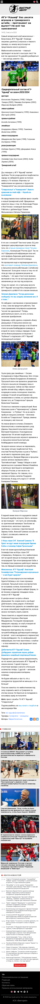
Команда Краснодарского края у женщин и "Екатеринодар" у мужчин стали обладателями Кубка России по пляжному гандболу (21, 932)
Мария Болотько (15, 719)
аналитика (20, 713)
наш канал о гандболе (27, 706)
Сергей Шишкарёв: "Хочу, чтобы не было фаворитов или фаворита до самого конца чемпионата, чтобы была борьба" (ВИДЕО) (19, 938)
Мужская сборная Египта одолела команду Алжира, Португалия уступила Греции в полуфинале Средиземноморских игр (20, 892)
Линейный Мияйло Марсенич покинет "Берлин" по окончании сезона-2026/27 (22, 944)
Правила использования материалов (17, 988)
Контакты (6, 983)
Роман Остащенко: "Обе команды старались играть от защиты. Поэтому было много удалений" (22, 948)
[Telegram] (37, 719)
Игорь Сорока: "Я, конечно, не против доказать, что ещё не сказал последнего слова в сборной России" (22, 922)
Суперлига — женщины (19, 716)
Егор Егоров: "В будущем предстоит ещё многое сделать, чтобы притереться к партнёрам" (21, 927)
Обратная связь (8, 985)
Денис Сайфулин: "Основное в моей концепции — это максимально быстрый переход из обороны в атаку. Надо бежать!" (22, 953)
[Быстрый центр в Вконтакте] (21, 992)
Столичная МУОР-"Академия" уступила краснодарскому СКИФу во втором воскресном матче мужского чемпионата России (21, 916)
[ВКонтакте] (31, 719)
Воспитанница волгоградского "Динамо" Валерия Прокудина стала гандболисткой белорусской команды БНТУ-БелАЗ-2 (22, 910)
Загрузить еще (20, 965)
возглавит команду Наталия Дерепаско (20, 265)
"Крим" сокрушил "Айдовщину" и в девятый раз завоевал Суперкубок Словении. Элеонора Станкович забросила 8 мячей (21, 904)
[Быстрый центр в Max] (24, 992)
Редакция (6, 980)
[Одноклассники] (34, 719)
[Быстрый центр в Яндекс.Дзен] (15, 992)
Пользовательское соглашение (15, 977)
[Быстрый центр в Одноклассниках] (27, 992)
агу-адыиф (10, 713)
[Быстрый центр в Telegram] (18, 992)
